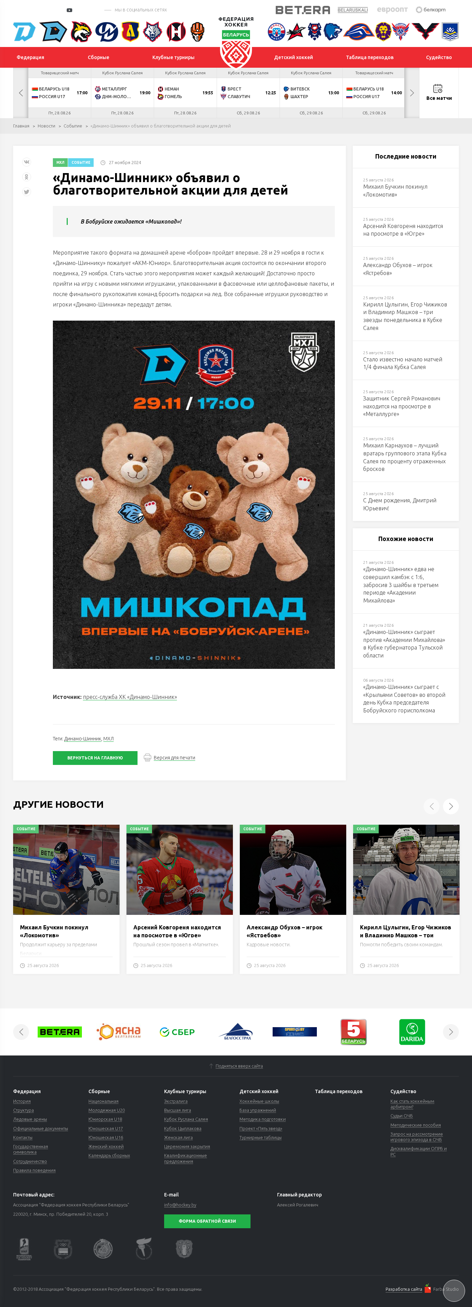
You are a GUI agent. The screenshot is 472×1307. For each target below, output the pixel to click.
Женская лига (178, 1137)
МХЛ (60, 162)
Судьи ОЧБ (401, 1115)
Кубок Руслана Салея (186, 1119)
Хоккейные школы (259, 1101)
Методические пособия (415, 1125)
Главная (21, 125)
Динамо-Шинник (82, 738)
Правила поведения (34, 1170)
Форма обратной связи (207, 1221)
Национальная (103, 1101)
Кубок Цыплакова (182, 1128)
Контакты (22, 1137)
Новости (46, 125)
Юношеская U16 (105, 1137)
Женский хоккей (106, 1146)
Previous (20, 93)
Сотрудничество (30, 1161)
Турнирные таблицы (260, 1137)
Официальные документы (40, 1128)
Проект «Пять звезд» (260, 1128)
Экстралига (176, 1101)
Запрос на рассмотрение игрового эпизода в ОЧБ (416, 1136)
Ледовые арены (30, 1119)
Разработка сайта (404, 1289)
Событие (73, 125)
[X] (27, 194)
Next (411, 93)
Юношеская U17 (105, 1128)
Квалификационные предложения (185, 1158)
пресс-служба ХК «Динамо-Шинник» (130, 697)
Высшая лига (177, 1110)
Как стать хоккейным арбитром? (412, 1104)
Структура (23, 1110)
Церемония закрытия (187, 1146)
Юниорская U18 (105, 1119)
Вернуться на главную (95, 758)
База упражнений (257, 1110)
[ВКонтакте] (26, 165)
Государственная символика (30, 1149)
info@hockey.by (180, 1204)
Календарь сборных (109, 1155)
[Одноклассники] (26, 179)
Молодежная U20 (106, 1110)
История (22, 1101)
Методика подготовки (262, 1119)
